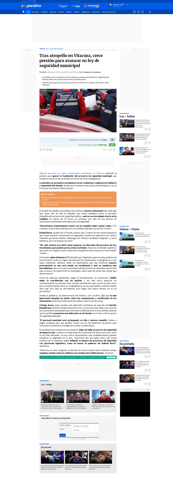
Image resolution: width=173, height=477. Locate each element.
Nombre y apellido (64, 425)
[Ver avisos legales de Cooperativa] (134, 14)
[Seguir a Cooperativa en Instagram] (35, 1)
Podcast (76, 12)
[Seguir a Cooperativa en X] (32, 1)
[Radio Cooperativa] (91, 6)
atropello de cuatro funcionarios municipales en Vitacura (75, 173)
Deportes (44, 12)
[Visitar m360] (138, 14)
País (28, 12)
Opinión (69, 12)
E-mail (61, 429)
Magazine (35, 12)
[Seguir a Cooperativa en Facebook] (30, 1)
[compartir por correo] (110, 149)
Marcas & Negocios (108, 12)
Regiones (53, 12)
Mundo (61, 12)
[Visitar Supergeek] (142, 14)
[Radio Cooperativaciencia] (75, 6)
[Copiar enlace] (114, 149)
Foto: (42, 90)
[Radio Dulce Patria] (62, 6)
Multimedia (86, 12)
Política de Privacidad (79, 439)
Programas (96, 12)
